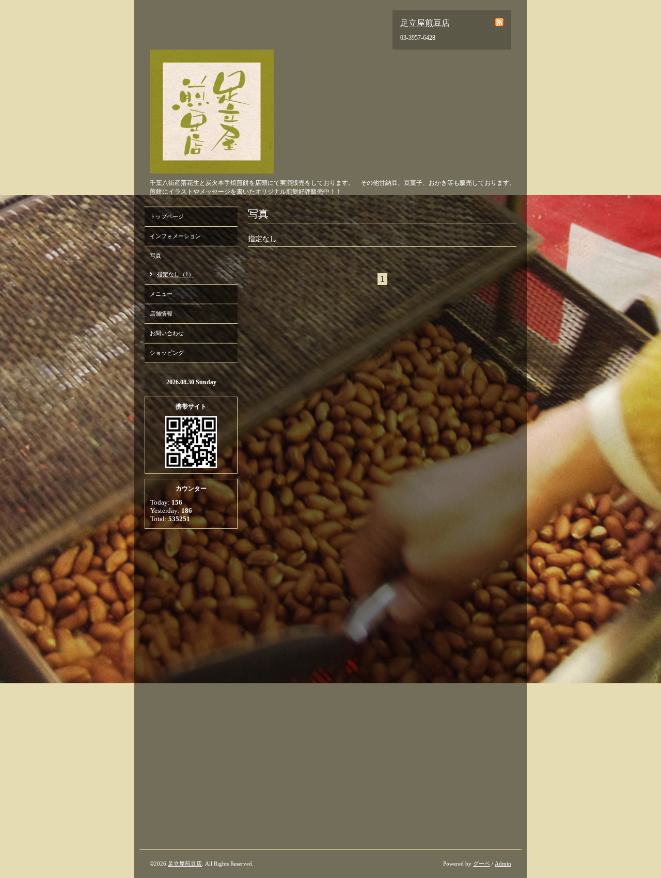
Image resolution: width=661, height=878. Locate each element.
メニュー (161, 294)
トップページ (167, 216)
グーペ (481, 863)
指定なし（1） (175, 274)
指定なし (262, 239)
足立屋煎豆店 (185, 863)
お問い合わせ (167, 333)
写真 (155, 256)
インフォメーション (175, 236)
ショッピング (167, 353)
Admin (503, 863)
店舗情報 (161, 313)
